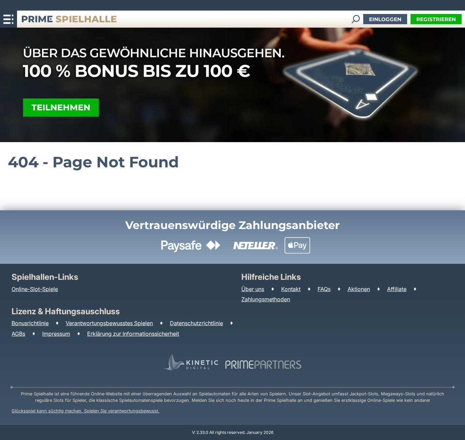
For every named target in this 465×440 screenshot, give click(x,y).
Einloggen (385, 19)
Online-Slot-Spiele (35, 289)
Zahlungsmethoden (265, 299)
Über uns (252, 289)
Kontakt (291, 289)
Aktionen (359, 289)
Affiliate (396, 289)
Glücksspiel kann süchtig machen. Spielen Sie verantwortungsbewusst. (85, 410)
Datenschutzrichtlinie (196, 323)
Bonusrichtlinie (30, 323)
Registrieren (436, 19)
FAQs (324, 289)
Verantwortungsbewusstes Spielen (109, 323)
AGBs (18, 333)
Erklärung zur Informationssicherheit (133, 333)
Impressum (56, 333)
